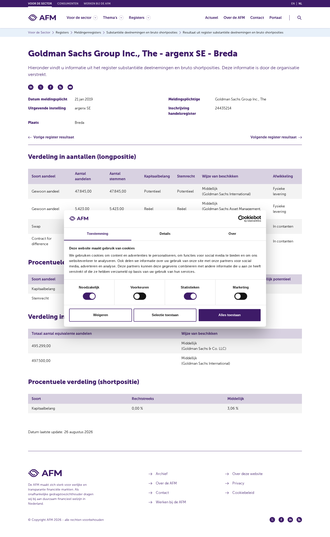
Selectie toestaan (165, 315)
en (293, 3)
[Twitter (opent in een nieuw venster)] (272, 519)
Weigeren (100, 315)
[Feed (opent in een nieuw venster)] (299, 519)
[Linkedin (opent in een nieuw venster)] (290, 519)
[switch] (139, 296)
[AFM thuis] (42, 17)
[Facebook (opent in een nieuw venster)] (281, 519)
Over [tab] (232, 233)
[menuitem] (85, 17)
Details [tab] (165, 233)
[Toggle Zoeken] (299, 17)
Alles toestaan (229, 315)
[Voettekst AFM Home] (81, 473)
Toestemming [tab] (97, 233)
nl (300, 3)
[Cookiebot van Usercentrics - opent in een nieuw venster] (241, 218)
